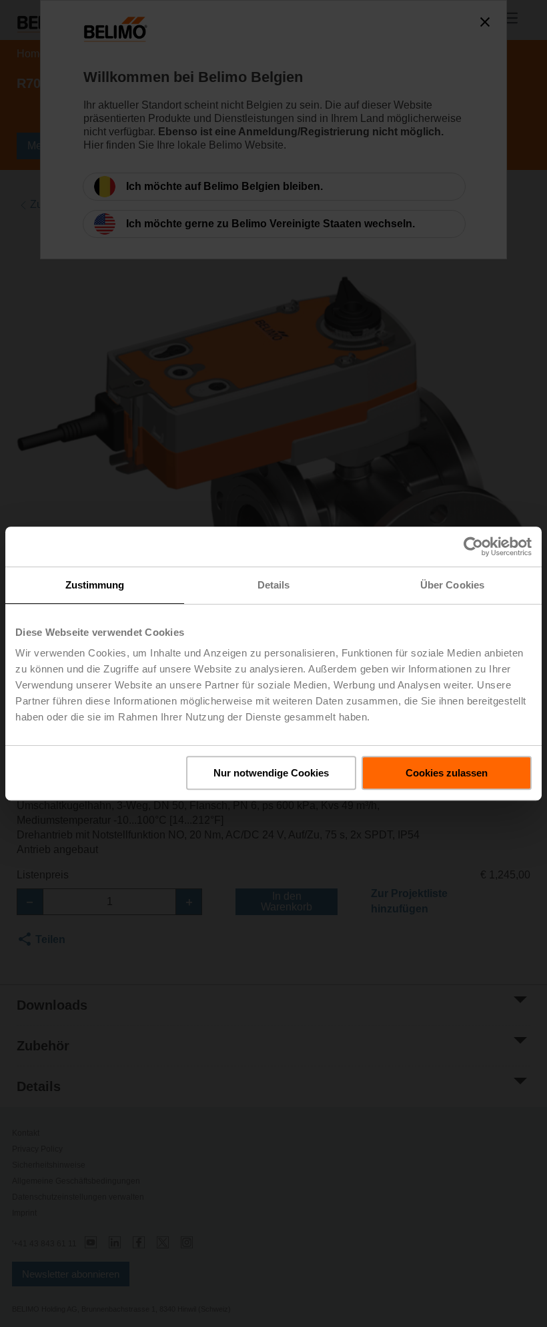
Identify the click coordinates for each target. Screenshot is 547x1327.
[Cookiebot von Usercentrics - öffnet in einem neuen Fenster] (473, 547)
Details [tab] (273, 585)
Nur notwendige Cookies (271, 772)
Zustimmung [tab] (95, 585)
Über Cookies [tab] (452, 585)
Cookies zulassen (447, 772)
